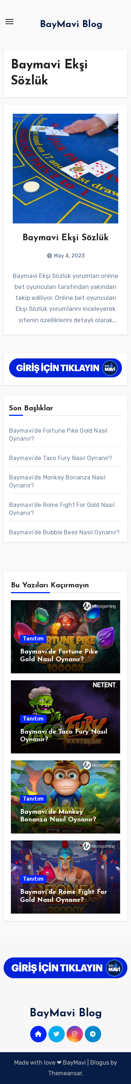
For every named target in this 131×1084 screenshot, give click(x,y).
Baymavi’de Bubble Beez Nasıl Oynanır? (64, 532)
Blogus (99, 1062)
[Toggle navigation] (9, 21)
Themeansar (65, 1073)
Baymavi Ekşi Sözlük (65, 238)
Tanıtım (33, 639)
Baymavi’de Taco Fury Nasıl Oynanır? (60, 458)
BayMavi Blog (71, 25)
